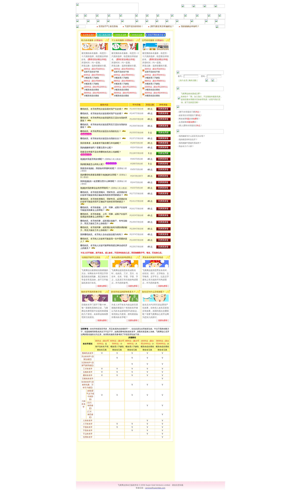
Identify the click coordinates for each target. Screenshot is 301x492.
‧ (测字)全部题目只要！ (189, 112)
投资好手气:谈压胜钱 (108, 26)
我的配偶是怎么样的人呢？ (92, 164)
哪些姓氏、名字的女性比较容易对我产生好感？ (102, 113)
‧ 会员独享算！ (188, 122)
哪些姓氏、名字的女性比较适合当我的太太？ (101, 138)
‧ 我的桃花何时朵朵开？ (188, 139)
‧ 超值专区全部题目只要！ (190, 115)
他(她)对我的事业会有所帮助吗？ (103, 188)
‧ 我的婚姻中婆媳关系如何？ (189, 143)
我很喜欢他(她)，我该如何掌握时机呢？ (98, 168)
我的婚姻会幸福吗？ (190, 26)
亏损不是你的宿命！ (134, 26)
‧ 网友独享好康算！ (189, 119)
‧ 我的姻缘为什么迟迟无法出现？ (191, 136)
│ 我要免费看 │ (102, 286)
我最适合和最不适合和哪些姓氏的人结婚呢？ (100, 152)
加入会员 (183, 80)
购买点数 (192, 80)
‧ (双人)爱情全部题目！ (190, 125)
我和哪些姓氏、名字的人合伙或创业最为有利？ (102, 234)
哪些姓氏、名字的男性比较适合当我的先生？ (101, 131)
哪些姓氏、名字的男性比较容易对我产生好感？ (102, 109)
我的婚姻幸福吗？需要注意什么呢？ (96, 147)
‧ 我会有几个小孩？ (186, 146)
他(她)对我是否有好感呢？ (92, 159)
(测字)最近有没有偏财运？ (162, 26)
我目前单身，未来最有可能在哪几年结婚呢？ (100, 143)
